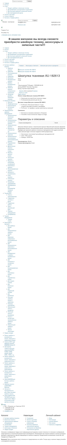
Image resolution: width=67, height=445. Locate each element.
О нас (6, 6)
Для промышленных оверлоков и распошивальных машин (12, 247)
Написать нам (21, 24)
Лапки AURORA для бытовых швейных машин (9, 380)
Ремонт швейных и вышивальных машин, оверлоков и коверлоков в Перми (9, 337)
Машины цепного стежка (10, 154)
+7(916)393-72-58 (16, 35)
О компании (30, 418)
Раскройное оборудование (11, 182)
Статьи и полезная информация (32, 422)
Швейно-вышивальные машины (11, 84)
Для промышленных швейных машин (12, 231)
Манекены (10, 78)
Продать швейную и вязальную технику (18, 8)
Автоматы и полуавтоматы (11, 173)
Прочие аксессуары (11, 330)
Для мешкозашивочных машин (13, 267)
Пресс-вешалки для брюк (11, 207)
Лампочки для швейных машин (11, 326)
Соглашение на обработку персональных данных (34, 428)
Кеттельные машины (11, 108)
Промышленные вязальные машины (12, 116)
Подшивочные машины (11, 143)
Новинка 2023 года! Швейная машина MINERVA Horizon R (9, 343)
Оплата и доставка (9, 14)
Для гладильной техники (11, 290)
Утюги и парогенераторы (12, 195)
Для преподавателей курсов (15, 13)
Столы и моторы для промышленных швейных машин (12, 320)
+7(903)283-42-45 (6, 35)
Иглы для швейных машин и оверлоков (10, 299)
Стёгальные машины (11, 179)
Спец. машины (10, 176)
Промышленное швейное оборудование (8, 112)
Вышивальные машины (11, 80)
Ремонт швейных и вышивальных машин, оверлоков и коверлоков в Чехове (9, 374)
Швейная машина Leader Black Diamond (9, 385)
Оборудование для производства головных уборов (12, 188)
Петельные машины (11, 158)
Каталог (6, 5)
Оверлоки (10, 71)
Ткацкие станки (10, 220)
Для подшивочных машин (11, 277)
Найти (29, 1)
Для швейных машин (11, 226)
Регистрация (52, 419)
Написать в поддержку (55, 424)
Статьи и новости (9, 16)
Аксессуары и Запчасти (8, 223)
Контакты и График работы (11, 18)
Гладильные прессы (11, 203)
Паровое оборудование (11, 211)
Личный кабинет (53, 421)
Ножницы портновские (11, 304)
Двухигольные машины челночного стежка (11, 148)
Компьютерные (12, 105)
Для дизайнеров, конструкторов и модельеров (20, 9)
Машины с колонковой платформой (11, 162)
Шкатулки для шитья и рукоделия (11, 308)
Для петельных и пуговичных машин (11, 262)
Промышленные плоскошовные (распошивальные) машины (13, 139)
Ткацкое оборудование (8, 216)
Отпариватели (11, 214)
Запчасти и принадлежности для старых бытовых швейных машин (9, 391)
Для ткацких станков (11, 281)
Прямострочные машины (12, 125)
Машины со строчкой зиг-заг (11, 129)
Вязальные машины (9, 100)
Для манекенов (11, 294)
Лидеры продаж (8, 333)
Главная (6, 3)
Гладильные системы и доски (11, 199)
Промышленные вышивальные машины (12, 121)
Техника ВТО (7, 193)
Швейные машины (10, 69)
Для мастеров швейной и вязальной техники (20, 11)
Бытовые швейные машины (11, 418)
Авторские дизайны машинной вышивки (10, 96)
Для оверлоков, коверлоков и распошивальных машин (12, 239)
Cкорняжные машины (11, 166)
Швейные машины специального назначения (11, 90)
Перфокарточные (12, 104)
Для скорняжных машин (11, 272)
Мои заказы (52, 423)
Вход (50, 418)
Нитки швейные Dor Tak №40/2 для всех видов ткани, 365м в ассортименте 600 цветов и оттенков (9, 399)
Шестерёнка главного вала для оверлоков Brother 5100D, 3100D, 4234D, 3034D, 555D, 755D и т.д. (9, 351)
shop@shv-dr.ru (8, 411)
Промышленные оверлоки (12, 134)
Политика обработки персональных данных (33, 425)
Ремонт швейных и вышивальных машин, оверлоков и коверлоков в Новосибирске (9, 366)
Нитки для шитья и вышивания (11, 313)
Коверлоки (10, 76)
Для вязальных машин (10, 285)
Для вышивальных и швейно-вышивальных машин (11, 255)
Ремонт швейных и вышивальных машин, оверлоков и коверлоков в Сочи (9, 359)
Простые (10, 102)
